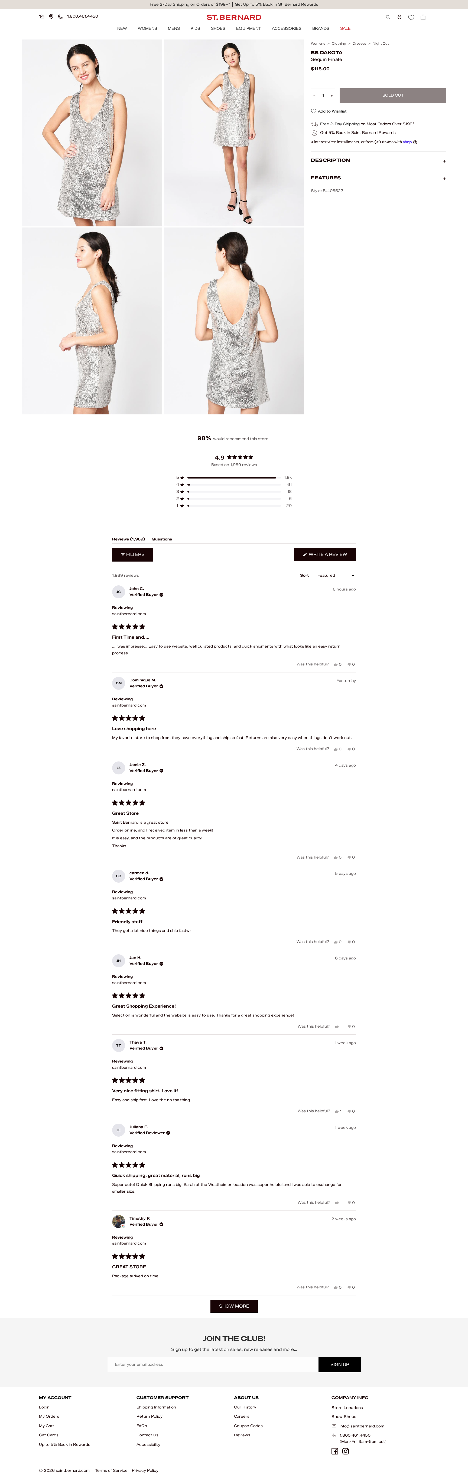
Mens (174, 28)
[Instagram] (345, 1451)
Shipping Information (156, 1407)
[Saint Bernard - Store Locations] (51, 16)
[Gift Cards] (41, 16)
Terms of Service (111, 1470)
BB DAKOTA (327, 52)
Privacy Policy (145, 1470)
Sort (305, 575)
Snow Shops (344, 1416)
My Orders (49, 1416)
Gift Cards (48, 1435)
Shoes (218, 28)
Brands (320, 28)
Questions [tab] (162, 540)
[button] (234, 478)
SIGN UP (339, 1364)
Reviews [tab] (128, 540)
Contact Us (147, 1435)
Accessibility (148, 1444)
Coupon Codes (248, 1426)
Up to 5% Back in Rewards (64, 1444)
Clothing (339, 43)
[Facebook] (335, 1451)
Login (44, 1407)
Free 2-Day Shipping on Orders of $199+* (190, 4)
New (122, 28)
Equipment (248, 28)
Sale (345, 28)
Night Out (381, 43)
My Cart (46, 1426)
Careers (241, 1416)
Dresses (359, 43)
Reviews (242, 1435)
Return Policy (149, 1416)
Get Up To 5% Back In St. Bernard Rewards (276, 4)
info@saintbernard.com (362, 1426)
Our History (245, 1407)
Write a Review (332, 556)
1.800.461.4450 (355, 1435)
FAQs (141, 1426)
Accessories (286, 28)
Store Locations (347, 1407)
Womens (147, 28)
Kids (195, 28)
